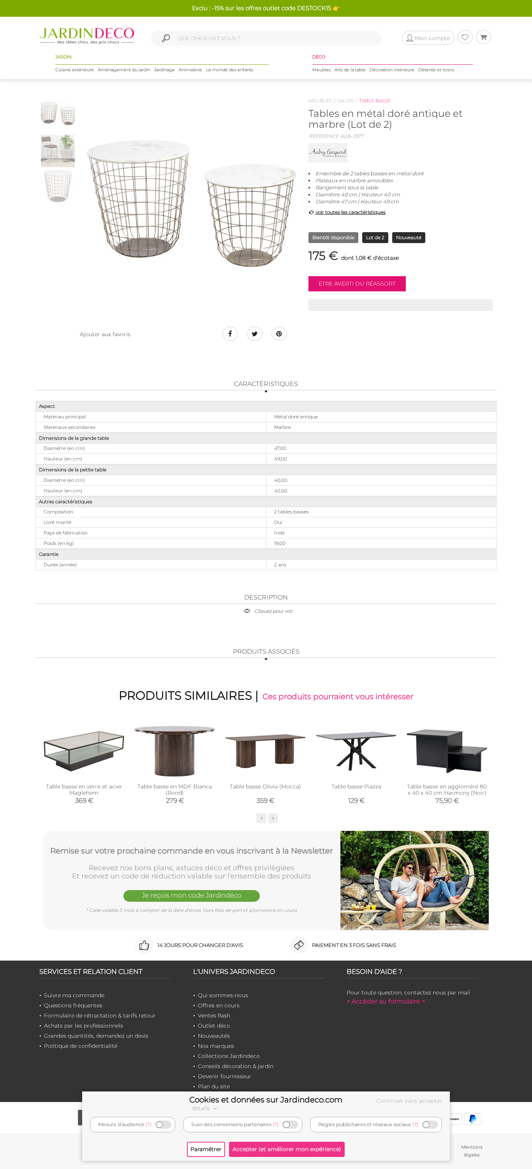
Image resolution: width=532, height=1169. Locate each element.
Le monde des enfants (229, 69)
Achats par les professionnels (83, 1025)
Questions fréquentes (73, 1005)
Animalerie (190, 69)
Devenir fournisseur (224, 1076)
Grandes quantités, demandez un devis (96, 1035)
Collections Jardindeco (229, 1056)
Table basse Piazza (356, 786)
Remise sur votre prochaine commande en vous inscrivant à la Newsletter (191, 850)
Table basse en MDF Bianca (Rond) (174, 789)
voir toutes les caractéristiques (350, 212)
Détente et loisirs (436, 69)
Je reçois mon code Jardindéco (191, 895)
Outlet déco (214, 1025)
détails (201, 1108)
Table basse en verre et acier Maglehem (84, 789)
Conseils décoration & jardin (235, 1066)
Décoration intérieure (392, 69)
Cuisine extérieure (74, 69)
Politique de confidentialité (80, 1045)
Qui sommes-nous (223, 995)
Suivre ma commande (74, 995)
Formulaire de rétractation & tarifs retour (100, 1015)
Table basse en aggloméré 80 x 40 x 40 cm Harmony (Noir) (447, 789)
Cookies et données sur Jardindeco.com (265, 1099)
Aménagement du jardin (124, 69)
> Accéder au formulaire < (386, 1001)
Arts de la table (350, 69)
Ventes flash (214, 1015)
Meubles (321, 69)
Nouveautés (214, 1035)
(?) (148, 1124)
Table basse (375, 101)
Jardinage (164, 69)
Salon (345, 101)
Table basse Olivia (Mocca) (265, 786)
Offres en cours (219, 1005)
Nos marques (216, 1045)
